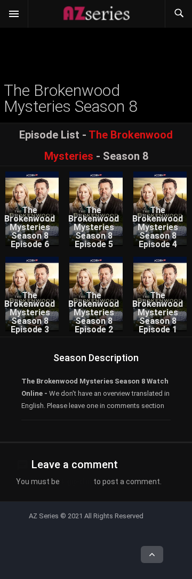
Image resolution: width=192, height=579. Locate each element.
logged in (76, 481)
